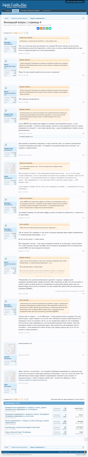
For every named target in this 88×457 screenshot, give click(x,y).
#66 (83, 192)
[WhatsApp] (47, 28)
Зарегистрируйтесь (26, 380)
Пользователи (47, 10)
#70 (83, 332)
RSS (85, 452)
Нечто (6, 64)
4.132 (15, 72)
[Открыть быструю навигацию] (83, 18)
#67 (83, 217)
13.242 (14, 48)
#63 (83, 102)
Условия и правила (81, 454)
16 (15, 390)
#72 (83, 383)
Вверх (81, 452)
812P (6, 385)
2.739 (15, 120)
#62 (83, 75)
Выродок (42, 25)
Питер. (14, 75)
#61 (83, 53)
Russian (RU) (6, 452)
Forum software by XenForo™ (17, 454)
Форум (15, 10)
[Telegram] (44, 28)
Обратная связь (63, 452)
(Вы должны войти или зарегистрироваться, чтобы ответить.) (67, 399)
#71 (83, 355)
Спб (15, 51)
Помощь (70, 452)
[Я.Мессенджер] (50, 28)
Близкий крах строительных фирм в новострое (22, 427)
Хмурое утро (8, 114)
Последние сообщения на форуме (30, 10)
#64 (83, 133)
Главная (8, 10)
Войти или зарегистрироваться (75, 1)
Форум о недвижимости (19, 25)
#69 (83, 293)
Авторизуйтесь (41, 380)
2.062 (15, 182)
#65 (83, 155)
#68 (83, 251)
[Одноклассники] (41, 28)
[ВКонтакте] (38, 28)
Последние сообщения (9, 13)
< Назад (15, 33)
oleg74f (6, 357)
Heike (6, 176)
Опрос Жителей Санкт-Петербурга (18, 432)
